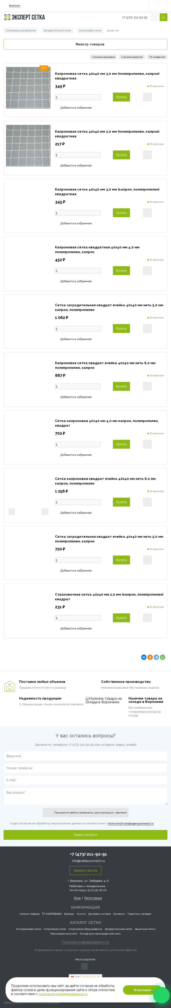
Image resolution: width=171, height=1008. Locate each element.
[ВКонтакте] (144, 657)
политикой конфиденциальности (130, 823)
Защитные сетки (145, 929)
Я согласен (142, 990)
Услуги (81, 913)
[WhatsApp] (162, 657)
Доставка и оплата (99, 913)
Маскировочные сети (63, 933)
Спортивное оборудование (85, 929)
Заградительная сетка (118, 929)
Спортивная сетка (55, 929)
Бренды (69, 913)
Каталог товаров (29, 913)
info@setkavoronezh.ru (88, 861)
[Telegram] (156, 657)
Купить (121, 97)
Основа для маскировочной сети (100, 933)
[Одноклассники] (150, 657)
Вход (77, 898)
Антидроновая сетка (28, 929)
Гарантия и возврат (139, 913)
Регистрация (93, 898)
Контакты (119, 913)
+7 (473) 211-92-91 (134, 17)
